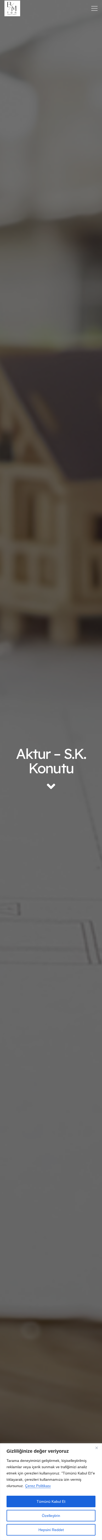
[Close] (96, 1448)
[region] (51, 1491)
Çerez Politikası (38, 1486)
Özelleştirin (51, 1516)
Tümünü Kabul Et (51, 1501)
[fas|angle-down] (51, 786)
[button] (94, 8)
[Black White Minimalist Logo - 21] (12, 8)
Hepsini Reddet (51, 1530)
